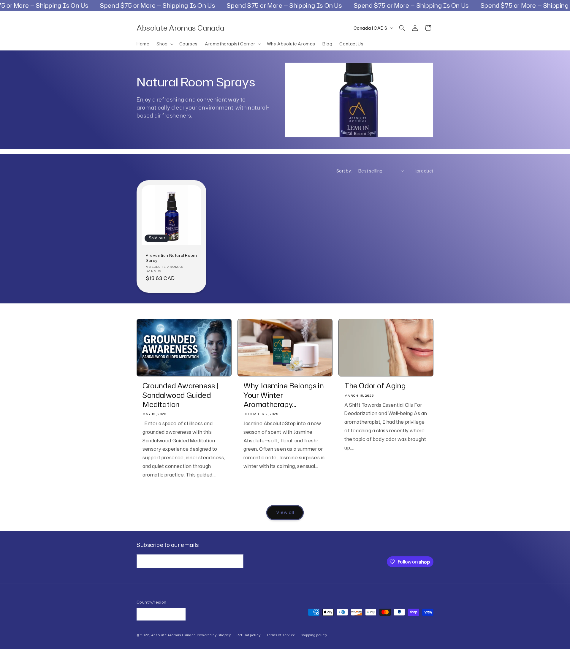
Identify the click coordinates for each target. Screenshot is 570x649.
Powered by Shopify (214, 635)
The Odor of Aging (375, 385)
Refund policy (249, 635)
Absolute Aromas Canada (173, 635)
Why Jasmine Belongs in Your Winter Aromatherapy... (283, 395)
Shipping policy (314, 635)
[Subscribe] (236, 561)
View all (285, 512)
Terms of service (281, 635)
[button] (164, 44)
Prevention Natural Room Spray (171, 258)
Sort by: (344, 171)
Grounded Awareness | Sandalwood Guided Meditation (180, 395)
